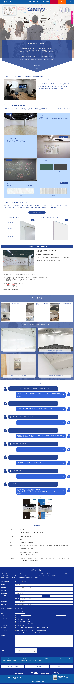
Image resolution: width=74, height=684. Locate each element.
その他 (49, 627)
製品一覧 (36, 677)
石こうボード (19, 633)
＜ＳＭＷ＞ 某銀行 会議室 (63, 312)
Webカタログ (40, 677)
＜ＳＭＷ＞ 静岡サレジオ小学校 (40, 312)
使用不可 (23, 630)
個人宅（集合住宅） (42, 627)
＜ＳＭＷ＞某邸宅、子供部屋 (15, 303)
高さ (50, 615)
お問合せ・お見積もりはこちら (72, 16)
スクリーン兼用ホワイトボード (23, 619)
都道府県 (17, 596)
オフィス (18, 627)
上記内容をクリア (61, 666)
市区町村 (47, 596)
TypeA (18, 625)
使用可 (17, 630)
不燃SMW (23, 611)
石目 (29, 623)
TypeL (23, 625)
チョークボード (20, 621)
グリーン (27, 621)
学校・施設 (24, 627)
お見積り (24, 581)
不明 (28, 630)
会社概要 (51, 677)
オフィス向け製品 (28, 1)
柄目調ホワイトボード (21, 623)
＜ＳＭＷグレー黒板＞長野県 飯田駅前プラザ (65, 304)
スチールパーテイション (29, 633)
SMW (17, 611)
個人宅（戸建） (32, 627)
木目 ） (32, 623)
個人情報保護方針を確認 (12, 666)
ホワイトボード (19, 618)
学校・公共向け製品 (36, 1)
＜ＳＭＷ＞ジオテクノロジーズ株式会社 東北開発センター (41, 304)
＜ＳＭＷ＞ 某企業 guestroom (15, 312)
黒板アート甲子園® (45, 1)
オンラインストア (46, 677)
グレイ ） (32, 621)
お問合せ (18, 581)
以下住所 (17, 598)
